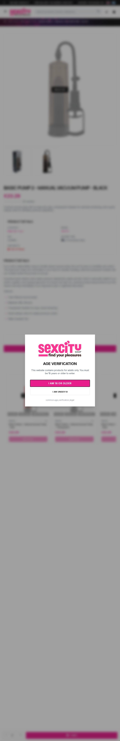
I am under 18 (60, 392)
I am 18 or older (59, 383)
